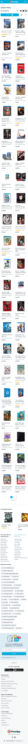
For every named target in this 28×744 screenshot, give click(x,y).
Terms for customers (6, 701)
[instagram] (12, 737)
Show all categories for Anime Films (20, 535)
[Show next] (16, 497)
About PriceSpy (5, 676)
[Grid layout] (21, 11)
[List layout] (23, 11)
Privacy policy (5, 703)
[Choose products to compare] (21, 14)
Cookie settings (5, 707)
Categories (4, 722)
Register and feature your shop (9, 683)
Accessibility (4, 690)
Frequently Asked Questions (8, 688)
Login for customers (6, 686)
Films (3, 5)
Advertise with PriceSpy (7, 681)
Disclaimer (4, 698)
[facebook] (15, 737)
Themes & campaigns (7, 713)
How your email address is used (9, 657)
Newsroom (4, 715)
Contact (3, 679)
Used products (5, 725)
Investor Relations (6, 718)
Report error (14, 500)
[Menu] (2, 2)
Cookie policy (4, 705)
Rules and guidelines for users (9, 696)
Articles (3, 720)
